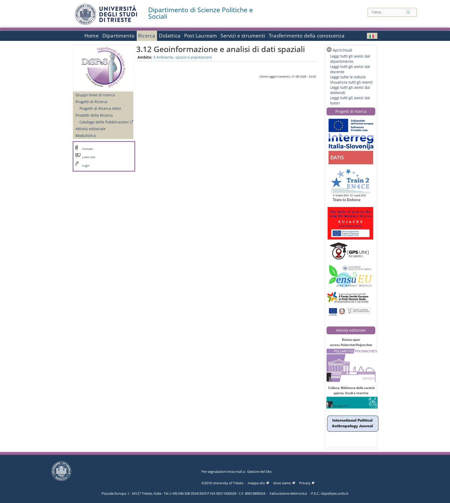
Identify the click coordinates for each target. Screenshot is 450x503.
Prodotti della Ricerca (94, 115)
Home (91, 35)
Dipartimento (118, 35)
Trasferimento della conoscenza (307, 35)
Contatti (87, 149)
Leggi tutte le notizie (348, 76)
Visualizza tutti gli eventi (351, 82)
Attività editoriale (90, 128)
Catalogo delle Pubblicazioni (104, 122)
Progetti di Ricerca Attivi (100, 108)
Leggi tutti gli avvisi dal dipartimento (350, 59)
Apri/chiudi (342, 50)
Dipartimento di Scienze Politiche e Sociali (200, 13)
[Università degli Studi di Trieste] (106, 23)
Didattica (169, 35)
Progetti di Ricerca (91, 101)
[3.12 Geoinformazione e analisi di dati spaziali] (372, 36)
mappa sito (256, 483)
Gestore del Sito (259, 471)
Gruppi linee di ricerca (95, 94)
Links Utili (88, 157)
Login (86, 165)
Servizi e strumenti (243, 35)
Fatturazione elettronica (288, 493)
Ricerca (146, 35)
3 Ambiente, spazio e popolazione (182, 57)
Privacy (304, 483)
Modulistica (86, 135)
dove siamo (282, 483)
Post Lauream (200, 35)
